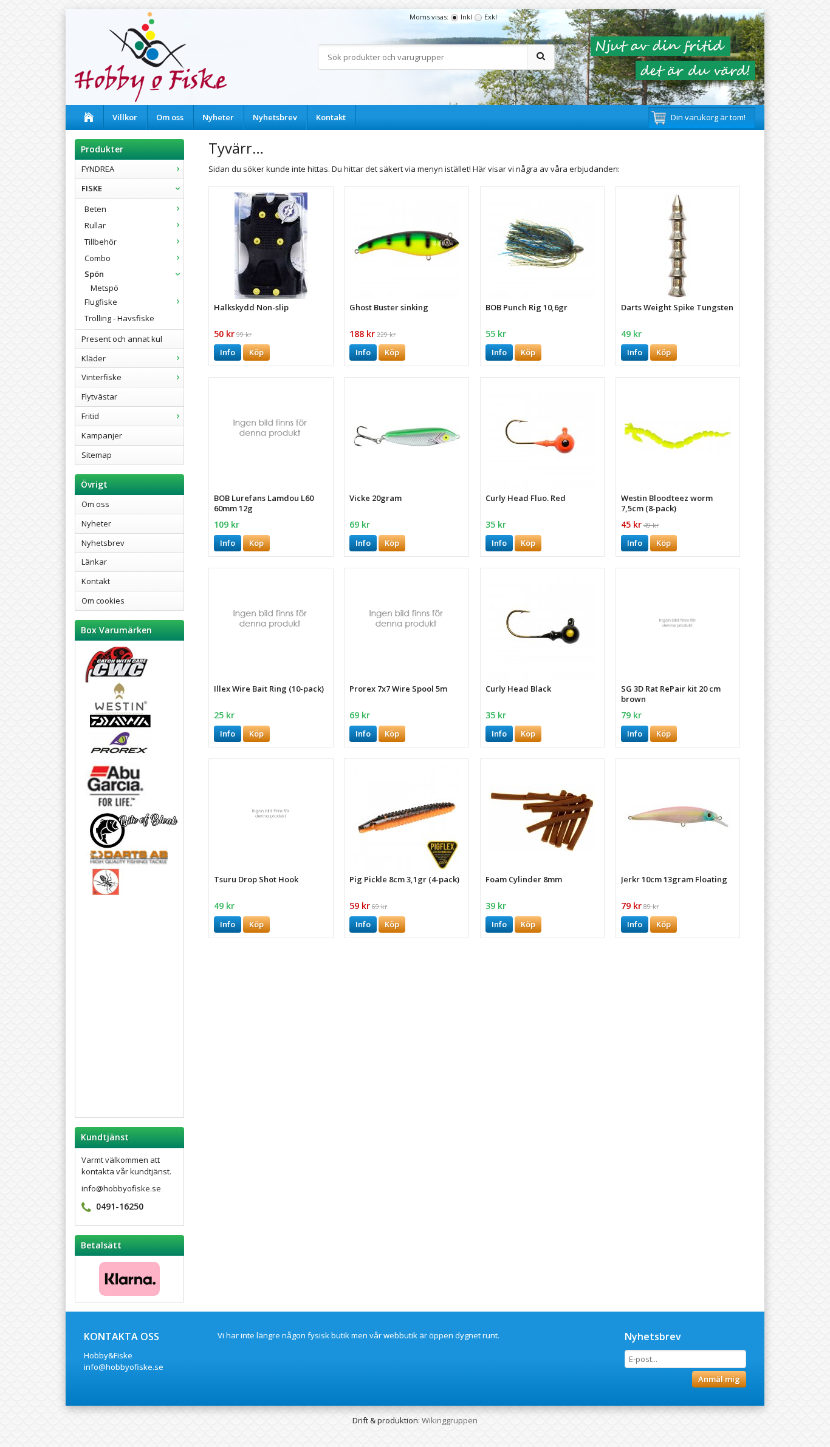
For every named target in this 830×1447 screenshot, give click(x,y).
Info (227, 352)
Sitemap (96, 454)
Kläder (93, 358)
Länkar (94, 561)
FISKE (91, 188)
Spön (94, 273)
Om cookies (103, 600)
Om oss (169, 117)
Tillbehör (100, 241)
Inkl (466, 16)
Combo (97, 258)
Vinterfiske (101, 377)
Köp (256, 352)
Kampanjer (101, 435)
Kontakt (331, 117)
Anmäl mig (719, 1379)
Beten (95, 208)
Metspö (104, 287)
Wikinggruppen (450, 1420)
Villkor (124, 117)
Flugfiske (100, 301)
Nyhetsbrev (275, 117)
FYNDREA (97, 168)
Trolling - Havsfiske (119, 318)
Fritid (90, 415)
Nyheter (218, 117)
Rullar (95, 225)
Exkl (490, 16)
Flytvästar (99, 396)
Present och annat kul (121, 338)
